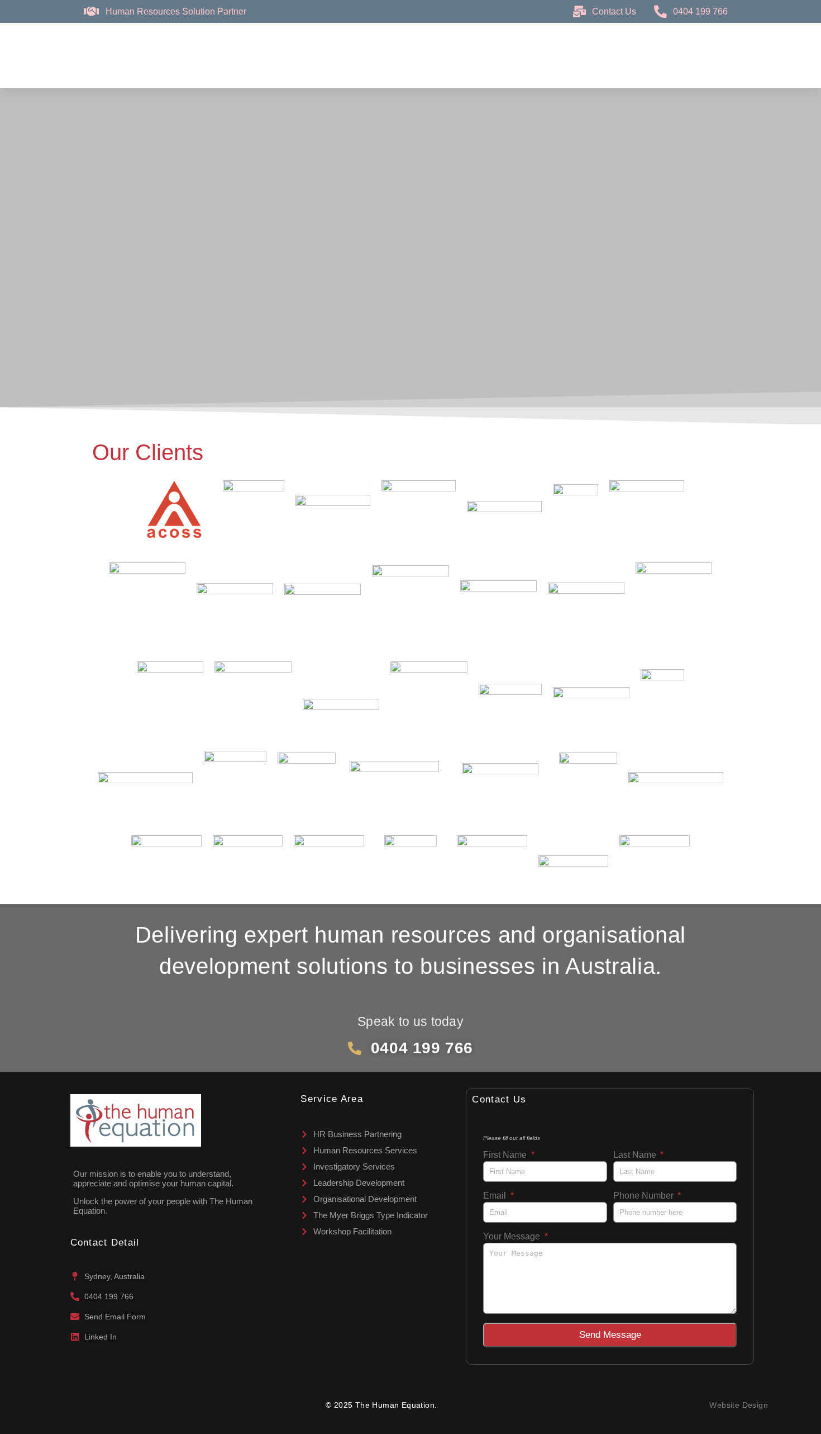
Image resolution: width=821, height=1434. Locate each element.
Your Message (512, 1236)
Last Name (635, 1154)
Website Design (738, 1404)
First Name (506, 1154)
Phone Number (644, 1195)
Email (495, 1195)
